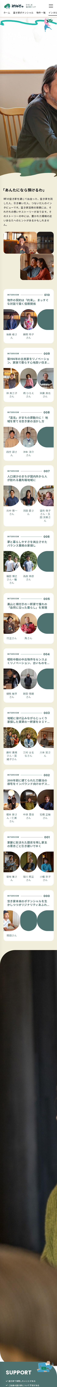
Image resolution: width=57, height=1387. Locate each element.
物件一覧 (40, 12)
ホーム (6, 12)
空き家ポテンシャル (23, 12)
